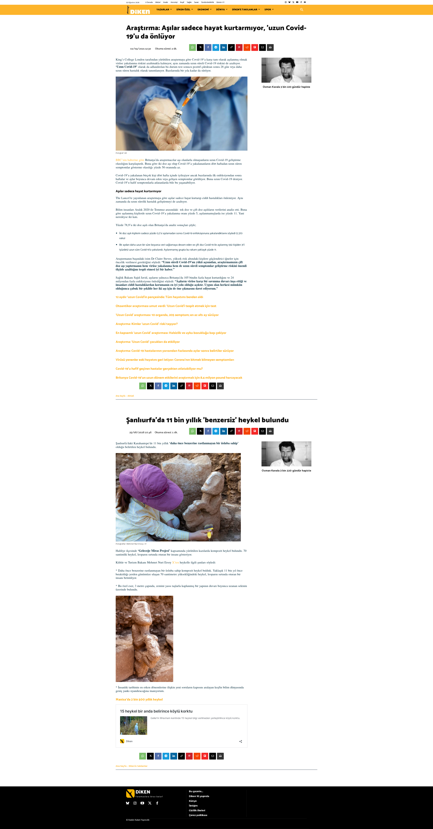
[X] (200, 47)
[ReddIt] (247, 47)
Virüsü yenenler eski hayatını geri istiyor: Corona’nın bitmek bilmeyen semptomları (175, 359)
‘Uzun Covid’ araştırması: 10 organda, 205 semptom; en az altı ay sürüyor (167, 315)
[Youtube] (297, 2)
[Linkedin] (223, 47)
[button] (302, 10)
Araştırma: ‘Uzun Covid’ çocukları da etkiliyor (148, 342)
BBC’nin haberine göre (130, 160)
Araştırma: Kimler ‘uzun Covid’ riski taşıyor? (147, 324)
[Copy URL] (231, 47)
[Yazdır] (270, 47)
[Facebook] (301, 2)
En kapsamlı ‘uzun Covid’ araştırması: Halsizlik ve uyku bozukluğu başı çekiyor (171, 333)
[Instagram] (286, 2)
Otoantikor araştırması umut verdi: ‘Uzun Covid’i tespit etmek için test (166, 306)
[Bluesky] (289, 2)
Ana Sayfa (120, 396)
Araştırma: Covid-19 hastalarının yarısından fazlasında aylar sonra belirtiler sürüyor (175, 350)
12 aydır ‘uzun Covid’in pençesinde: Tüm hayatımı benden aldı (159, 297)
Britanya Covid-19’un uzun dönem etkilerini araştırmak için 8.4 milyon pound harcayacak (179, 377)
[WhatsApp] (192, 47)
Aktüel (131, 396)
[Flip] (254, 47)
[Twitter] (293, 2)
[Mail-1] (305, 2)
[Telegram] (215, 47)
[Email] (262, 47)
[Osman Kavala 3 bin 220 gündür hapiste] (286, 70)
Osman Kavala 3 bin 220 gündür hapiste (286, 87)
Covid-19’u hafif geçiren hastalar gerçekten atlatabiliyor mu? (159, 368)
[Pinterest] (239, 47)
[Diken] (138, 10)
